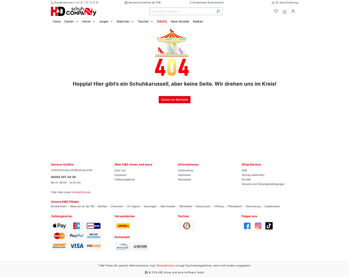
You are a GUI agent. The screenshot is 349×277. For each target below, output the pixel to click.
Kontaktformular (81, 192)
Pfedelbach (235, 206)
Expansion (121, 174)
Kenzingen (150, 206)
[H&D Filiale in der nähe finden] (284, 11)
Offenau (219, 206)
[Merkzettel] (276, 11)
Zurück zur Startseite (174, 99)
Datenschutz (185, 170)
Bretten (102, 206)
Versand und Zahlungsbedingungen (263, 184)
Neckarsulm (203, 206)
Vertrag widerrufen (253, 174)
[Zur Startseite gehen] (73, 11)
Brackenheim (59, 206)
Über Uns (120, 170)
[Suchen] (218, 11)
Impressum (184, 174)
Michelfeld (186, 206)
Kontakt (246, 179)
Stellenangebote (125, 179)
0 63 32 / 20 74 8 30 (86, 2)
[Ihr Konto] (293, 11)
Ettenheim (117, 206)
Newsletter (184, 179)
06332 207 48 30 (63, 177)
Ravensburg (253, 206)
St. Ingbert (133, 206)
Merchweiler (168, 206)
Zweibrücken (272, 206)
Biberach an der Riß (82, 206)
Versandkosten (165, 265)
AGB (244, 170)
